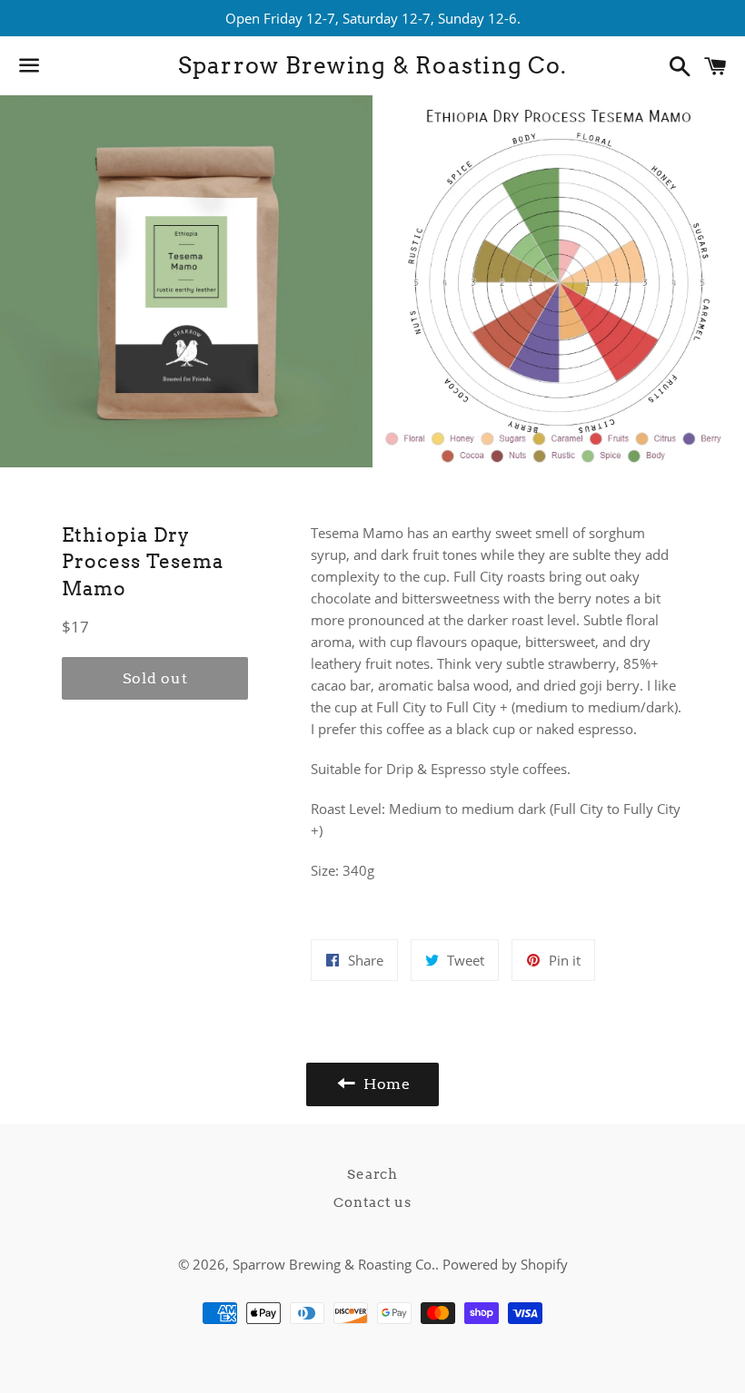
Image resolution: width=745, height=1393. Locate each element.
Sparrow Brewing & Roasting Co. (373, 65)
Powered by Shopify (505, 1264)
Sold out (155, 678)
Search (372, 1174)
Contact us (372, 1202)
